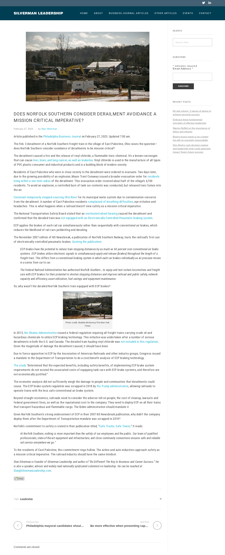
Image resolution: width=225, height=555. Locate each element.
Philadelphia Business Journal (62, 136)
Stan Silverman (49, 128)
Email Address (183, 68)
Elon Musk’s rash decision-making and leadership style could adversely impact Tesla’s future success (192, 148)
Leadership (26, 499)
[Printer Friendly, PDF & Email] (19, 478)
